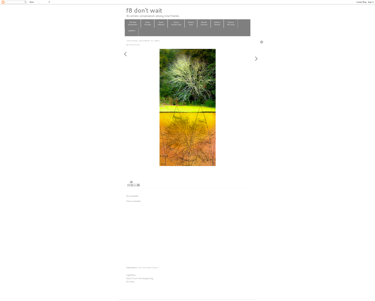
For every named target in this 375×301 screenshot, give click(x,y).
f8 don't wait (144, 10)
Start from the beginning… (140, 278)
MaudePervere (204, 23)
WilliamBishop (217, 23)
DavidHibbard (161, 23)
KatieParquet (147, 23)
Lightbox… (132, 275)
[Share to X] (135, 185)
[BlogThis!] (132, 185)
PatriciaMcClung (230, 23)
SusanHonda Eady (176, 23)
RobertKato (191, 23)
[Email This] (128, 185)
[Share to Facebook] (138, 185)
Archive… (131, 281)
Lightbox (131, 30)
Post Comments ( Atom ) (148, 267)
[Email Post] (130, 182)
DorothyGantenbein (132, 23)
